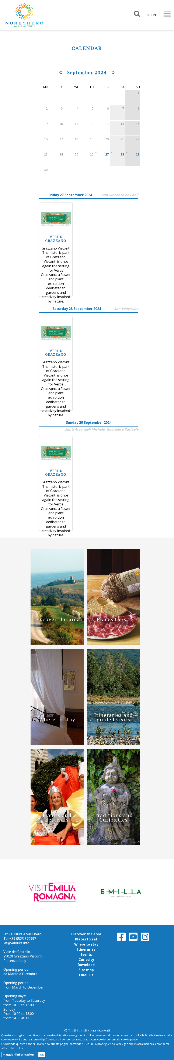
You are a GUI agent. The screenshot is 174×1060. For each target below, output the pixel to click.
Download (86, 964)
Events (86, 954)
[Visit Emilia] (53, 891)
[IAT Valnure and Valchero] (37, 15)
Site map (86, 969)
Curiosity (86, 959)
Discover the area (86, 934)
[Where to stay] (57, 743)
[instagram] (145, 940)
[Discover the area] (57, 643)
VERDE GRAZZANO (55, 238)
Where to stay (86, 944)
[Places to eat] (113, 643)
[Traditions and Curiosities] (113, 843)
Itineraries (86, 949)
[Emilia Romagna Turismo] (120, 891)
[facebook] (121, 940)
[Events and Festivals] (57, 843)
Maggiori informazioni (19, 1054)
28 (122, 154)
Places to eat (86, 939)
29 (137, 154)
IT (148, 15)
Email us (86, 975)
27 (107, 154)
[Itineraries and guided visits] (113, 743)
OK (42, 1054)
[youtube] (133, 940)
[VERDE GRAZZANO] (56, 233)
